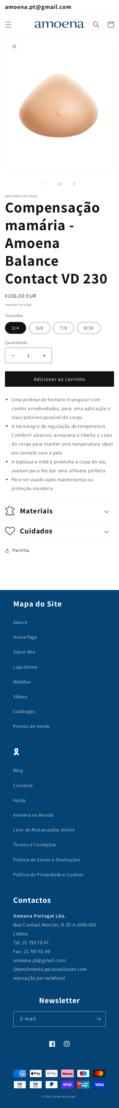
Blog (18, 770)
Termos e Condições (34, 845)
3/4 (15, 328)
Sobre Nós (24, 652)
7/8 (63, 328)
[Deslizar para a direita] (74, 184)
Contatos (23, 785)
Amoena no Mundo (33, 815)
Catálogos (24, 711)
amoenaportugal (64, 1096)
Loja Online (25, 667)
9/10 (89, 328)
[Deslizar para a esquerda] (45, 184)
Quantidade (16, 342)
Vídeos (20, 697)
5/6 (39, 328)
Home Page (25, 637)
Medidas (22, 682)
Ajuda (19, 800)
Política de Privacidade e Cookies (48, 874)
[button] (8, 24)
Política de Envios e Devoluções (47, 860)
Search (20, 622)
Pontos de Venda (31, 726)
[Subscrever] (98, 1019)
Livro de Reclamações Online (44, 830)
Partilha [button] (21, 550)
